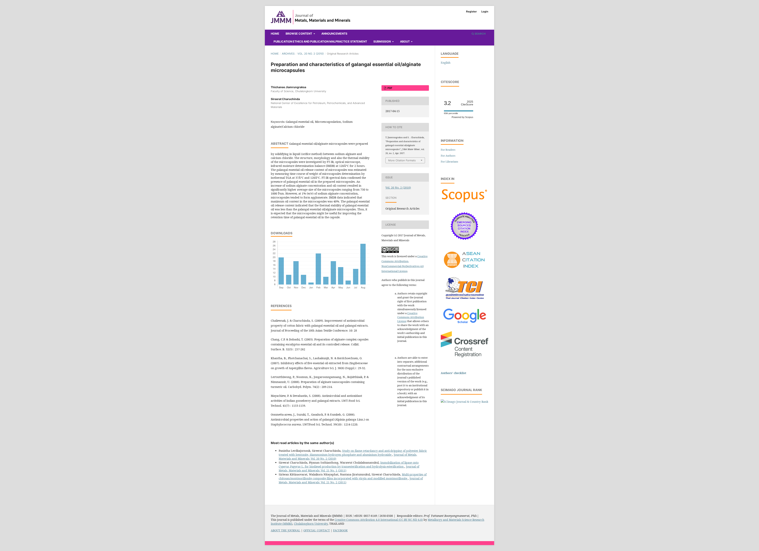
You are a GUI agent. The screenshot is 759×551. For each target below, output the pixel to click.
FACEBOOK (340, 530)
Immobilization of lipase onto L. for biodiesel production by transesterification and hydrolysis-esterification (349, 464)
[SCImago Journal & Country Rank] (464, 402)
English (445, 62)
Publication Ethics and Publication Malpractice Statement (320, 41)
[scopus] (464, 202)
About (405, 41)
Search (480, 33)
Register (471, 11)
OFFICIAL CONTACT (316, 530)
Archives (288, 53)
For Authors (448, 155)
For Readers (448, 149)
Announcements (334, 33)
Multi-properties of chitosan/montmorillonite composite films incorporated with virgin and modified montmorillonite (353, 476)
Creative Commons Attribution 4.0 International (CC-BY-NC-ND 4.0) (379, 520)
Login (484, 11)
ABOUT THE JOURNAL (285, 530)
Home (275, 33)
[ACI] (464, 270)
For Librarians (449, 161)
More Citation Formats (402, 160)
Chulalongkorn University (311, 523)
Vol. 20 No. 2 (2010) (310, 53)
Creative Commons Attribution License (410, 317)
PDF (389, 88)
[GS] (465, 323)
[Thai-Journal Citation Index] (464, 301)
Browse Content (299, 33)
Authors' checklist (453, 373)
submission (382, 41)
